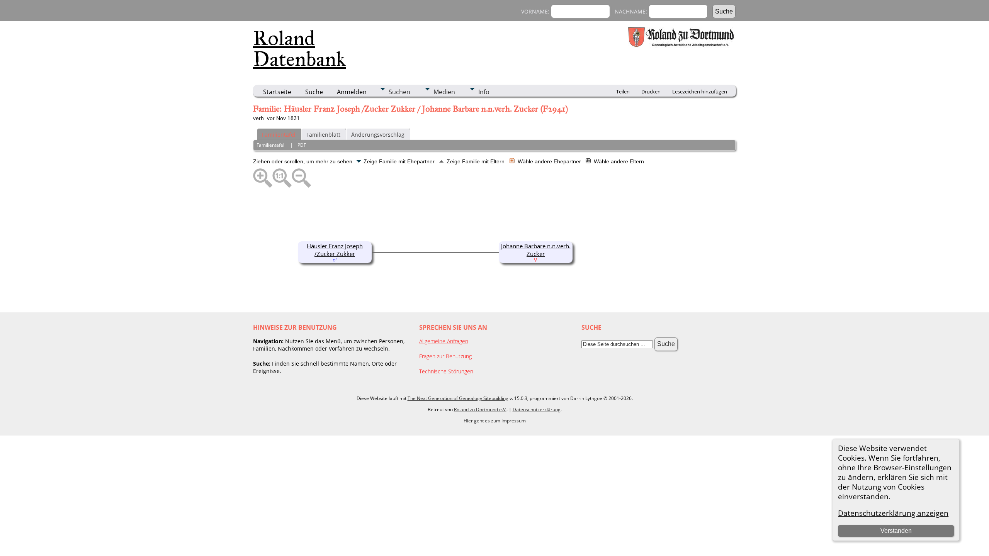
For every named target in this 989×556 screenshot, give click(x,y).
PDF (301, 145)
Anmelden (352, 92)
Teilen (623, 91)
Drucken (651, 91)
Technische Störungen (446, 371)
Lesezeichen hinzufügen (699, 91)
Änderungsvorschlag (377, 134)
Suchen (399, 92)
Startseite (277, 92)
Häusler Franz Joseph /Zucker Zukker (335, 250)
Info (483, 92)
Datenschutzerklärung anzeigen (893, 513)
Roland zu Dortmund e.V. (480, 409)
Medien (444, 92)
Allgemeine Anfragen (443, 341)
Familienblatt (323, 134)
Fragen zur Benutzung (445, 356)
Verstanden (896, 530)
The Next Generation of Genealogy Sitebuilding (458, 398)
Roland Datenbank (299, 48)
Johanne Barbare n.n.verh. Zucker (536, 250)
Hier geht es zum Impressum (495, 420)
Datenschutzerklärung (537, 409)
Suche (314, 92)
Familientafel (279, 134)
